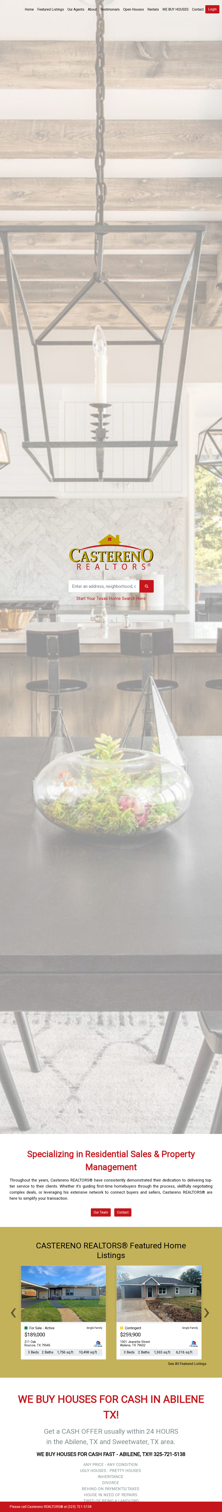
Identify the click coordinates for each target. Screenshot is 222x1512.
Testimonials (110, 9)
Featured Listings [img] (50, 9)
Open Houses (133, 9)
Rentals (153, 9)
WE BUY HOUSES (175, 9)
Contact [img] (198, 9)
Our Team (101, 1212)
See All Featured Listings (187, 1364)
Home (29, 9)
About (92, 9)
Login (212, 9)
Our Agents (75, 9)
